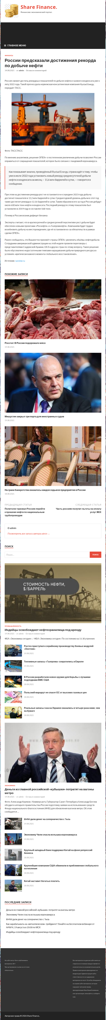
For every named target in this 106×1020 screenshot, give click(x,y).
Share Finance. (39, 7)
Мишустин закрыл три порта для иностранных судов (34, 416)
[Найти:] (53, 555)
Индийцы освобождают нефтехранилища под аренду (43, 629)
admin (21, 70)
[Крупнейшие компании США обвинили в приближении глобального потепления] (13, 875)
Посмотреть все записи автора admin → (29, 533)
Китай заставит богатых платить (42, 881)
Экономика (10, 785)
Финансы (9, 55)
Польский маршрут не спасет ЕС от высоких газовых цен (55, 692)
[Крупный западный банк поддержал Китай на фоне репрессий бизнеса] (13, 859)
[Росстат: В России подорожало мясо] (53, 339)
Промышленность (13, 626)
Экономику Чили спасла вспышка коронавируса (50, 834)
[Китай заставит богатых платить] (13, 890)
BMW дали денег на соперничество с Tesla (47, 819)
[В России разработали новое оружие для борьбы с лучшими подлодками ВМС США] (13, 686)
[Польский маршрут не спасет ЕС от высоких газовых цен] (13, 702)
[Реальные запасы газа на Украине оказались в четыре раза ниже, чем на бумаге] (13, 717)
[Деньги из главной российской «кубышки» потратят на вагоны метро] (53, 783)
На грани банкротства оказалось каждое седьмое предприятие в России (45, 489)
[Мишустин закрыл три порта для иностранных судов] (53, 413)
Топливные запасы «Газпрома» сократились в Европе (54, 661)
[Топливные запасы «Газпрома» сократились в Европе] (13, 671)
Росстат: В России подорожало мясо (25, 342)
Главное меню (16, 45)
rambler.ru (20, 260)
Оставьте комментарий (36, 70)
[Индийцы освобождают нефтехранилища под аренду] (53, 623)
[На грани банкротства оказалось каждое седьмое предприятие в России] (53, 486)
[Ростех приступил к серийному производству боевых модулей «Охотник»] (13, 655)
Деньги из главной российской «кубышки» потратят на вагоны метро (40, 910)
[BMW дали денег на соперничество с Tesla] (13, 828)
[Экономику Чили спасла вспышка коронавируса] (13, 844)
